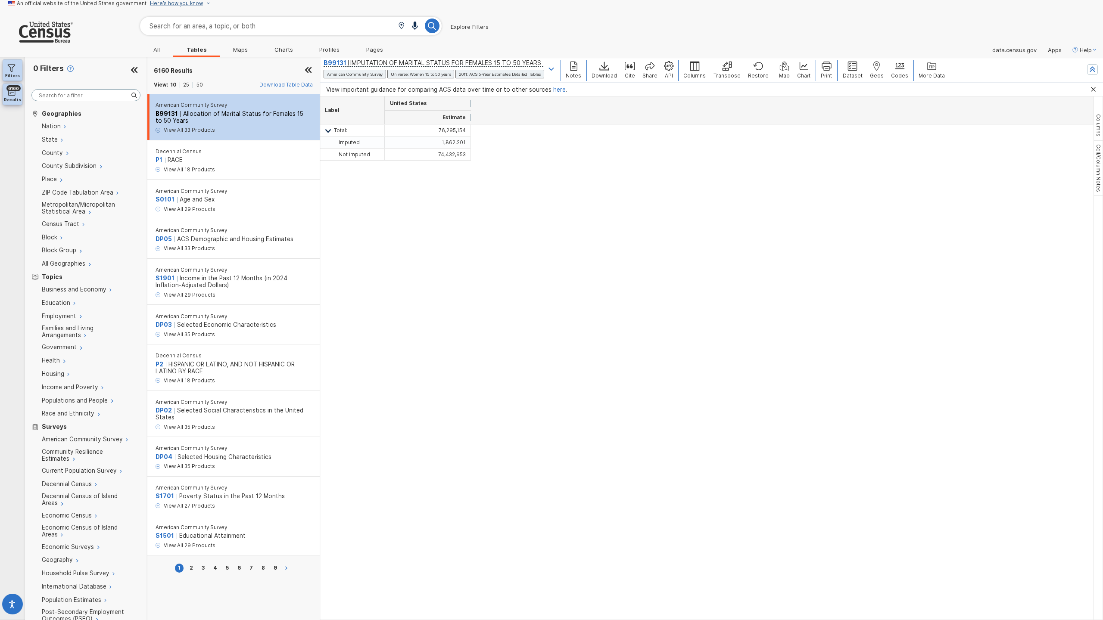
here (559, 89)
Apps (1055, 49)
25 (186, 85)
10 (173, 85)
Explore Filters (470, 26)
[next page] (287, 568)
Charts (283, 49)
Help (1086, 49)
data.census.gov (1014, 49)
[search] (85, 95)
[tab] (1098, 125)
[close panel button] (308, 71)
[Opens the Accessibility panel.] (12, 606)
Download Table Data (286, 85)
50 (199, 85)
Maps (240, 49)
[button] (401, 26)
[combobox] (291, 26)
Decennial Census (179, 152)
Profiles (329, 49)
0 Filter (48, 68)
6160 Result (173, 70)
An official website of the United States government (81, 3)
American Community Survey (191, 105)
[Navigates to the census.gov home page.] (36, 39)
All (156, 49)
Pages (374, 49)
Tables (197, 49)
